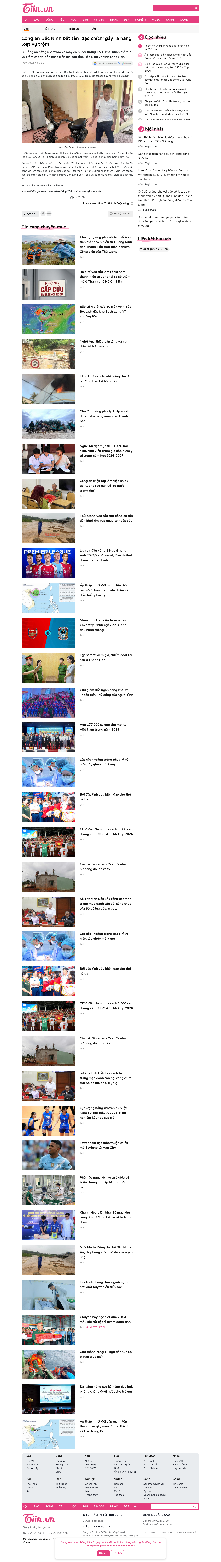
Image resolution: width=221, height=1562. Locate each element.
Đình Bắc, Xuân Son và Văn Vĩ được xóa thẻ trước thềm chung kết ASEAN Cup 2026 (166, 67)
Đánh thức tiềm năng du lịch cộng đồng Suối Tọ (163, 156)
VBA (58, 1471)
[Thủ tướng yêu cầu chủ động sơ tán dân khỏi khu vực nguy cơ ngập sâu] (48, 528)
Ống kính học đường (125, 1471)
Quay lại (32, 213)
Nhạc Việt (178, 1461)
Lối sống (60, 1461)
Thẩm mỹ (61, 1487)
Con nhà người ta (123, 1464)
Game (184, 19)
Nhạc (114, 19)
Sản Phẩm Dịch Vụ (153, 1484)
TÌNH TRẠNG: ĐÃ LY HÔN (154, 249)
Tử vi (87, 1491)
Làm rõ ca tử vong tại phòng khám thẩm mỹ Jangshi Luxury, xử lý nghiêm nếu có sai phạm (164, 175)
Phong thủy (91, 1495)
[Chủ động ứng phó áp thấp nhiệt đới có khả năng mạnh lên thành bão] (48, 424)
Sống (49, 19)
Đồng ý (103, 1553)
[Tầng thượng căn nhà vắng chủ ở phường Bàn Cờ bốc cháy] (48, 389)
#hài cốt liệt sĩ (95, 1327)
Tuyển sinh (120, 1461)
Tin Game (178, 1484)
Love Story (90, 1464)
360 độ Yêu (91, 1468)
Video (156, 19)
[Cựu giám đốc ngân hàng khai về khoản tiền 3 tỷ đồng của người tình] (48, 703)
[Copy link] (49, 213)
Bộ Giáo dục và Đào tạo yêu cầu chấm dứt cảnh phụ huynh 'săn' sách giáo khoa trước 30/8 (164, 221)
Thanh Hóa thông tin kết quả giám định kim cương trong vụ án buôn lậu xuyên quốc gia (166, 92)
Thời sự (73, 29)
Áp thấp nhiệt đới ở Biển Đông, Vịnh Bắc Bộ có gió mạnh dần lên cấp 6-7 (167, 56)
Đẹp (126, 19)
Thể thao (119, 1495)
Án (94, 29)
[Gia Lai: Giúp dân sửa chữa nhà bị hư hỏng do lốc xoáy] (48, 877)
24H (85, 19)
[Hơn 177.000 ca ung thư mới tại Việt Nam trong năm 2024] (48, 737)
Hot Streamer (180, 1487)
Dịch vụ (147, 1491)
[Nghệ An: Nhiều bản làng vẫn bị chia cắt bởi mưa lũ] (48, 354)
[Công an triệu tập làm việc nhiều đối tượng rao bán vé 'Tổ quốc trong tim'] (48, 494)
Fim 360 (99, 19)
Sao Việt (30, 1461)
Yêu (62, 19)
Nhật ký (89, 1461)
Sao (36, 19)
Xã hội (117, 1491)
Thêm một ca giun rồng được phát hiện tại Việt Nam (166, 47)
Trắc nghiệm (91, 1487)
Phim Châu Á (150, 1468)
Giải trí (117, 1487)
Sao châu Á (32, 1464)
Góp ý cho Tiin (122, 213)
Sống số (147, 1487)
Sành (170, 19)
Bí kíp (117, 1468)
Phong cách (62, 1464)
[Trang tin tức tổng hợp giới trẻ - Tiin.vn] (38, 8)
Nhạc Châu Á (180, 1464)
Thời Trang (61, 1484)
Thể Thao (48, 29)
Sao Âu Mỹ (32, 1468)
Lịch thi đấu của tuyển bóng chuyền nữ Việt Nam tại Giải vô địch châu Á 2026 (166, 112)
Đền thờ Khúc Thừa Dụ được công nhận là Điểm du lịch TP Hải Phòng (165, 139)
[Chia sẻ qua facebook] (43, 213)
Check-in (60, 1468)
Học (74, 19)
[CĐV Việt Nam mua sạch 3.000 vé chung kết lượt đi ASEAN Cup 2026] (48, 842)
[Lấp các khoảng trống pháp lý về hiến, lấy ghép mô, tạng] (48, 772)
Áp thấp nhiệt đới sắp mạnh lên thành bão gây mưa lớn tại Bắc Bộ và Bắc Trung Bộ (167, 80)
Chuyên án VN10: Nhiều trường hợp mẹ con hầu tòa (167, 103)
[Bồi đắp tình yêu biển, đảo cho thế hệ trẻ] (48, 807)
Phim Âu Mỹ (150, 1464)
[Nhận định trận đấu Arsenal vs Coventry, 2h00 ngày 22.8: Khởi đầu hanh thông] (48, 633)
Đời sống (119, 1484)
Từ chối (117, 1553)
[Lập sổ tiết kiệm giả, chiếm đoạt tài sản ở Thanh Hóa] (48, 668)
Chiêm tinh (91, 1484)
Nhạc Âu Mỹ (179, 1468)
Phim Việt (148, 1461)
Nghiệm (140, 19)
